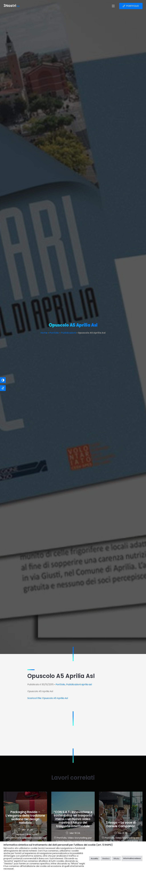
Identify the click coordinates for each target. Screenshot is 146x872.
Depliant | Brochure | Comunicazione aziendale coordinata (25, 836)
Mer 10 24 (75, 833)
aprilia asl (86, 684)
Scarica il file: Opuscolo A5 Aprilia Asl (47, 698)
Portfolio (54, 332)
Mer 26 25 (27, 829)
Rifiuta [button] (116, 858)
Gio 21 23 (122, 833)
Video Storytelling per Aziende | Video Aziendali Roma (74, 839)
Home (43, 332)
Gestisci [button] (106, 858)
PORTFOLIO (132, 6)
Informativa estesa (132, 858)
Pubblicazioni (68, 332)
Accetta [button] (94, 858)
